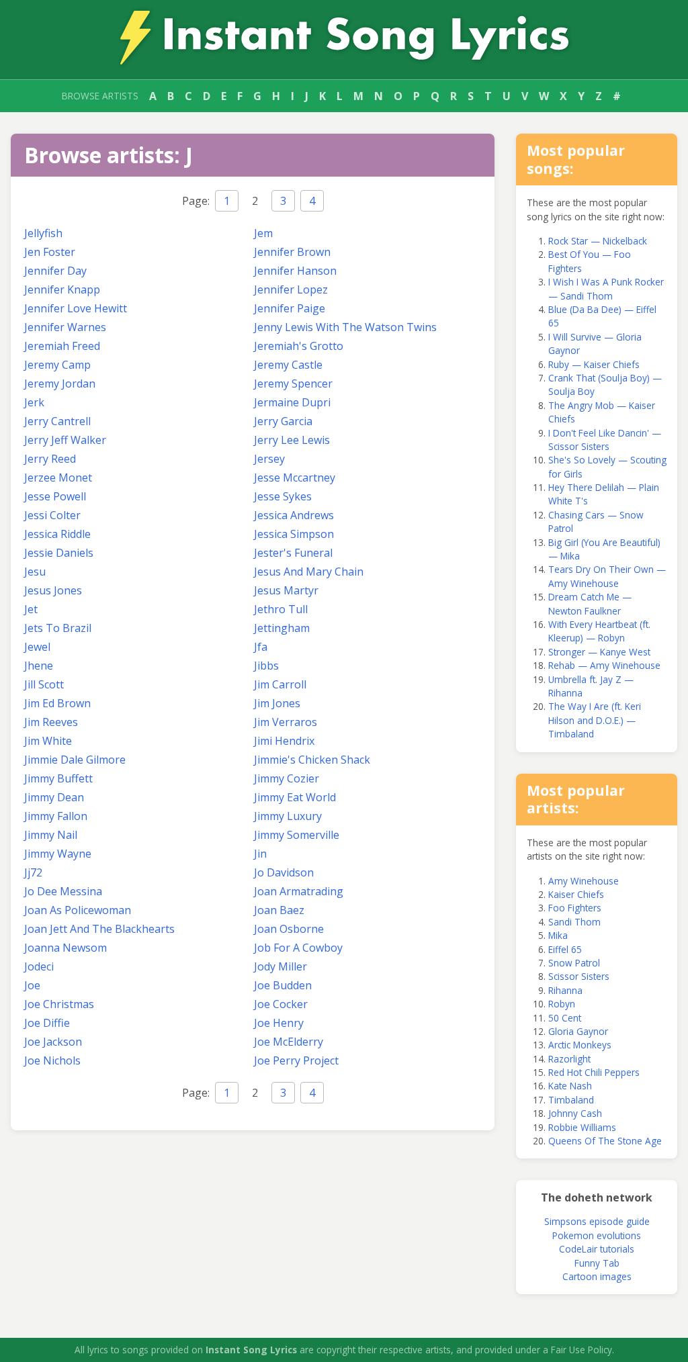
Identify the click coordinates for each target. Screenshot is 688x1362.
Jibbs (266, 665)
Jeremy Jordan (59, 383)
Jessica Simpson (294, 534)
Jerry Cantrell (57, 421)
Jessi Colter (52, 515)
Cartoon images (597, 1276)
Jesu (35, 571)
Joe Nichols (52, 1060)
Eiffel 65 (565, 949)
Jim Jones (277, 703)
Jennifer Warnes (65, 327)
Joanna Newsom (65, 947)
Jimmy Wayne (57, 853)
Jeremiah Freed (62, 345)
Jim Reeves (51, 722)
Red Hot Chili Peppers (594, 1072)
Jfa (260, 646)
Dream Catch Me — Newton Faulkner (590, 603)
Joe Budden (283, 985)
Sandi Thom (574, 921)
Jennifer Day (55, 270)
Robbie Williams (582, 1127)
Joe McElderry (288, 1041)
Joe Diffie (47, 1022)
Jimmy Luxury (288, 816)
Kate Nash (570, 1085)
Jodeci (39, 966)
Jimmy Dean (54, 797)
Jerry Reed (50, 458)
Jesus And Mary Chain (308, 571)
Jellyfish (43, 233)
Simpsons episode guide (597, 1221)
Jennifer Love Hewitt (75, 308)
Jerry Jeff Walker (65, 440)
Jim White (48, 740)
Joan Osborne (289, 928)
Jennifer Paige (289, 308)
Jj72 (33, 872)
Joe (32, 985)
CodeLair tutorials (596, 1248)
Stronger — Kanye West (599, 651)
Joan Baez (279, 910)
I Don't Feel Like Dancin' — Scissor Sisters (604, 439)
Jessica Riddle (57, 534)
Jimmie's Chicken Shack (312, 759)
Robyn (561, 1003)
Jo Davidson (284, 872)
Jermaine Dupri (292, 402)
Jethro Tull (281, 609)
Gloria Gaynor (578, 1031)
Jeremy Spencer (293, 383)
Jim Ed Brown (57, 703)
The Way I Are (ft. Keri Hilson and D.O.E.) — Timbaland (594, 720)
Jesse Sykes (283, 496)
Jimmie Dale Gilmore (75, 759)
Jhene (38, 665)
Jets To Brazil (57, 628)
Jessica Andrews (294, 515)
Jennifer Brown (292, 251)
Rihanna (565, 990)
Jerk (34, 402)
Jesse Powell (55, 496)
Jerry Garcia (283, 421)
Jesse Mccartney (294, 477)
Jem (263, 233)
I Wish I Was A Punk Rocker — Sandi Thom (606, 288)
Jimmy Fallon (55, 816)
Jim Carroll (280, 684)
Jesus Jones (53, 590)
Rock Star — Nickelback (597, 240)
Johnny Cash (575, 1113)
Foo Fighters (574, 907)
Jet (31, 609)
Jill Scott (44, 684)
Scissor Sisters (578, 976)
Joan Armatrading (298, 891)
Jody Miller (280, 966)
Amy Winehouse (583, 880)
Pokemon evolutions (596, 1235)
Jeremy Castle (288, 364)
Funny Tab (596, 1263)
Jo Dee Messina (63, 891)
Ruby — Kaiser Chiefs (594, 364)
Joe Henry (279, 1022)
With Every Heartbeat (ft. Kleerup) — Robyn (599, 631)
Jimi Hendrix (284, 740)
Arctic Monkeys (579, 1044)
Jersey (269, 458)
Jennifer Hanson (295, 270)
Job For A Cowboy (298, 947)
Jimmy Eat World (295, 797)
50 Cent (564, 1017)
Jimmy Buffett (58, 778)
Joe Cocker (281, 1004)
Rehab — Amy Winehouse (604, 665)
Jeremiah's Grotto (298, 345)
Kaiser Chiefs (576, 894)
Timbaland (571, 1099)
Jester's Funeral (293, 552)
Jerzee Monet (58, 477)
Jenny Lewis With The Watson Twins (345, 327)
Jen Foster (49, 251)
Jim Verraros (285, 722)
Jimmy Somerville (296, 834)
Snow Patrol (574, 962)
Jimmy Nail (50, 834)
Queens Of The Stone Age (605, 1140)
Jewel (37, 646)
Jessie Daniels (58, 552)
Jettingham (282, 628)
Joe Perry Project (296, 1060)
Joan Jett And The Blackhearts (99, 928)
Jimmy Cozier (286, 778)
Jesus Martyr (286, 590)
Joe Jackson (53, 1041)
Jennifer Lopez (291, 289)
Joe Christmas (59, 1004)
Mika (558, 935)
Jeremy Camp (57, 364)
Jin (260, 853)
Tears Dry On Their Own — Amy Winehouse (607, 576)
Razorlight (569, 1058)
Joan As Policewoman (77, 910)
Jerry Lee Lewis (292, 440)
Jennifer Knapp (62, 289)
